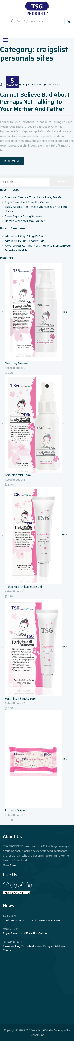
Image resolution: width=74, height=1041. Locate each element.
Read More (10, 865)
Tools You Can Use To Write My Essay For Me (33, 197)
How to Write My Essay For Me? (25, 220)
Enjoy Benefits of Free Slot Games (27, 202)
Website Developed (55, 1030)
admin (9, 236)
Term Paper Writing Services (23, 216)
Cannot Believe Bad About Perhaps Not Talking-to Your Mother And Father (35, 101)
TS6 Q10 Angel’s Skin (30, 236)
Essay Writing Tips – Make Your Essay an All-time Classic (34, 948)
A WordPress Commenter (21, 245)
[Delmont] (37, 8)
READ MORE (12, 161)
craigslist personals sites (29, 84)
